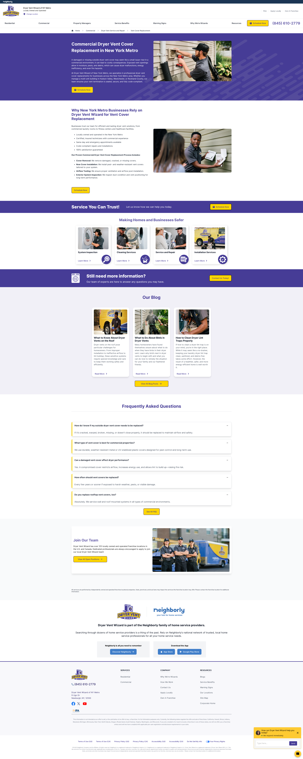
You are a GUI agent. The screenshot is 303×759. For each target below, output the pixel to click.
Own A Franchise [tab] (291, 11)
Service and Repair (165, 252)
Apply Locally (166, 692)
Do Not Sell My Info (194, 741)
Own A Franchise (167, 698)
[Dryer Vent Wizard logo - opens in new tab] (129, 612)
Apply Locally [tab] (275, 11)
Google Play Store (191, 652)
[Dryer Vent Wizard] (11, 10)
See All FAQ (152, 511)
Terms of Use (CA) (103, 741)
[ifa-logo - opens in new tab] (75, 710)
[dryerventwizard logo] (91, 674)
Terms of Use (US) (85, 741)
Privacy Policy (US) (121, 741)
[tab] (10, 23)
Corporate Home (207, 703)
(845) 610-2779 (85, 684)
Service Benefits (207, 682)
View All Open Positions (88, 559)
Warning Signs (206, 687)
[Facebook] (73, 704)
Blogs (202, 677)
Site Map (204, 698)
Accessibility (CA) (176, 741)
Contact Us (165, 687)
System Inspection (87, 252)
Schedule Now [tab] (259, 23)
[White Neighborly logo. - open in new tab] (8, 2)
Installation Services (205, 252)
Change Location (32, 14)
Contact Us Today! (220, 278)
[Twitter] (79, 704)
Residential (125, 677)
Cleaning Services (126, 252)
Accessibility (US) (158, 741)
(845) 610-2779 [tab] (286, 23)
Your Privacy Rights (217, 741)
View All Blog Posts (149, 384)
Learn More (83, 261)
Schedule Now (83, 90)
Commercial (125, 682)
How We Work (166, 682)
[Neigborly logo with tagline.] (169, 612)
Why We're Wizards (169, 677)
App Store (168, 652)
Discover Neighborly (121, 652)
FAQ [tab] (265, 11)
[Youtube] (85, 704)
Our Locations (206, 692)
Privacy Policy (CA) (140, 741)
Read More (99, 374)
